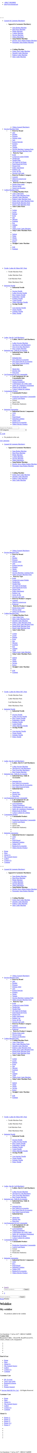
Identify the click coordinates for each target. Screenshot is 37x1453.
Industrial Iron (16, 358)
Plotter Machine (17, 31)
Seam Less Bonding (18, 188)
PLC (13, 415)
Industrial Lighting (18, 419)
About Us (7, 855)
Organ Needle (16, 309)
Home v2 (7, 1419)
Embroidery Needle (18, 297)
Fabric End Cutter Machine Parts (23, 201)
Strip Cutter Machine (19, 57)
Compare (7, 862)
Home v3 (7, 1421)
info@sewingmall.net (11, 4)
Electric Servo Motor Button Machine (24, 40)
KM (13, 247)
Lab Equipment (17, 380)
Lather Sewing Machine (20, 343)
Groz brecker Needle (19, 308)
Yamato (14, 147)
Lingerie (15, 177)
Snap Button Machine (19, 28)
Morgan (14, 219)
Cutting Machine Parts (11, 190)
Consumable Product (11, 391)
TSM (14, 227)
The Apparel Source (10, 857)
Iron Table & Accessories (20, 360)
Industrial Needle (9, 285)
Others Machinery (18, 37)
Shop (6, 853)
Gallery (6, 858)
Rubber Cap (16, 169)
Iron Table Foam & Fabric (20, 363)
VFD (14, 413)
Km (13, 223)
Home (6, 851)
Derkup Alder (16, 138)
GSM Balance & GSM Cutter (22, 384)
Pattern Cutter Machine (19, 55)
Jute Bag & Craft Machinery (21, 345)
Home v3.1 (7, 1423)
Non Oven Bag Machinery (21, 347)
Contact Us (7, 860)
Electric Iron (16, 371)
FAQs (6, 1385)
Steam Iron (15, 369)
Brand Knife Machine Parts (21, 203)
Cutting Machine (17, 33)
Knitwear (15, 180)
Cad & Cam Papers (18, 398)
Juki (13, 133)
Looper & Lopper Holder (20, 157)
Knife (14, 155)
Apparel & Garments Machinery (14, 21)
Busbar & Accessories (19, 422)
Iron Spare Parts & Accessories (22, 361)
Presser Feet (16, 166)
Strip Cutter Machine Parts (20, 195)
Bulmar (14, 214)
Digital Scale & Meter (19, 387)
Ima (13, 217)
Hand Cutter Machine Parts (21, 204)
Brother (14, 134)
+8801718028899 (10, 2)
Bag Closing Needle (18, 295)
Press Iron (15, 372)
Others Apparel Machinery (21, 127)
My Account (8, 1379)
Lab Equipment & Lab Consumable (15, 374)
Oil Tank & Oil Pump (19, 162)
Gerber (14, 210)
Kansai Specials (17, 142)
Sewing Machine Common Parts (22, 149)
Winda (14, 238)
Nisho (14, 236)
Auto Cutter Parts (18, 193)
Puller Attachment (18, 168)
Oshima (14, 225)
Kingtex (15, 144)
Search (6, 1287)
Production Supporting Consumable (24, 396)
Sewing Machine (17, 35)
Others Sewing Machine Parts (22, 151)
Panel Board (16, 417)
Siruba (14, 145)
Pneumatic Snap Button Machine (23, 42)
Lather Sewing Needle (19, 293)
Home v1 (7, 1417)
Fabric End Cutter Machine (21, 51)
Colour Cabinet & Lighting (21, 389)
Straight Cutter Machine (20, 53)
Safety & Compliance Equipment (23, 385)
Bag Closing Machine (19, 348)
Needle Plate (16, 160)
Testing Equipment (18, 382)
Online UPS (16, 420)
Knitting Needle (17, 298)
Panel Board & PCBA (19, 164)
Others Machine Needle (20, 302)
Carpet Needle (17, 300)
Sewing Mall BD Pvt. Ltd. (10, 1390)
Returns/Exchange (10, 1383)
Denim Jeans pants (18, 184)
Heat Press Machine (18, 29)
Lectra (14, 212)
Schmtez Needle (17, 311)
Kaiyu (14, 241)
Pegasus (15, 136)
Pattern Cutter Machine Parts (21, 199)
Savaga (14, 240)
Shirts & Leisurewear (19, 179)
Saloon (14, 234)
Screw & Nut (16, 171)
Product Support (9, 1387)
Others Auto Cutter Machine (21, 228)
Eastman (15, 221)
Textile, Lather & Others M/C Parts (15, 268)
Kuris (14, 216)
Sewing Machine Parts (11, 129)
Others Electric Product (19, 424)
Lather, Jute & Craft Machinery (14, 337)
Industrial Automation (11, 409)
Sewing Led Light (18, 173)
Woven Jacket (16, 186)
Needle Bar (16, 158)
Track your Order (9, 1381)
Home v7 (7, 1425)
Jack (13, 140)
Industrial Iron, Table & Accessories (15, 350)
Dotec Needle (16, 313)
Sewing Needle (17, 291)
